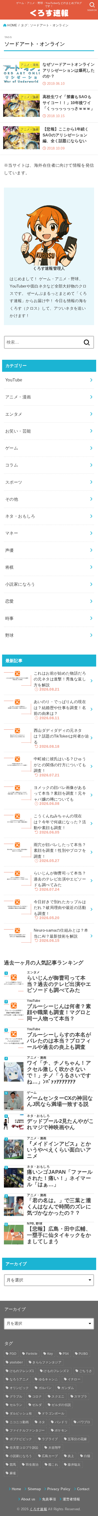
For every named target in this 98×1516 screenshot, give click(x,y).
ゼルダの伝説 (61, 1405)
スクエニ (57, 1396)
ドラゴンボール (53, 1413)
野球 (9, 635)
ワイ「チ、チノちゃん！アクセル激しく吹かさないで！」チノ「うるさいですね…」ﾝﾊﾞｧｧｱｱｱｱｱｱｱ (59, 1072)
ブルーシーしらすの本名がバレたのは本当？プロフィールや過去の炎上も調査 (59, 1041)
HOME (12, 25)
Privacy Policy (59, 1489)
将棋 (9, 567)
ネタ (42, 1422)
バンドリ (61, 1422)
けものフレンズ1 (22, 1371)
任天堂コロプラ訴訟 (24, 1447)
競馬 (13, 1464)
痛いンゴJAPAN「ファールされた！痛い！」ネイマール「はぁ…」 (60, 1178)
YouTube (13, 379)
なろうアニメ (19, 1379)
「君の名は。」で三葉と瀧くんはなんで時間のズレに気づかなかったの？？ (59, 1206)
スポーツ (13, 482)
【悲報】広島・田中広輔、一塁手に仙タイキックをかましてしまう (59, 1235)
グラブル (16, 1396)
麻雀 (13, 1473)
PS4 (66, 1354)
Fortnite (31, 1354)
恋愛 (9, 601)
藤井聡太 (74, 1464)
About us (28, 1499)
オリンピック (19, 1388)
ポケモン (61, 1430)
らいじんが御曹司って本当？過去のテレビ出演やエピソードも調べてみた (59, 984)
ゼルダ (37, 1405)
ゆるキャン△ (48, 1379)
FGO (13, 1354)
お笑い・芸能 (18, 431)
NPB (30, 1223)
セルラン (16, 1405)
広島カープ (50, 1456)
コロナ (37, 1396)
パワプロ (83, 1422)
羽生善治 (32, 1464)
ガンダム (67, 1388)
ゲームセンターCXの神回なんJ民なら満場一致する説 (60, 1101)
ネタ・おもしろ (20, 516)
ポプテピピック (21, 1439)
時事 (9, 618)
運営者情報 (71, 1499)
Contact (83, 1489)
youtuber (16, 1362)
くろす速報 (38, 1509)
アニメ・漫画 (18, 396)
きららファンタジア (46, 1362)
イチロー (74, 1379)
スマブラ (80, 1396)
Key (50, 1354)
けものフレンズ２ (56, 1371)
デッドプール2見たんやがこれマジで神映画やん (60, 1124)
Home (16, 1489)
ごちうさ (85, 1371)
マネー (11, 533)
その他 (11, 499)
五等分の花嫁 (77, 1439)
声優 (9, 550)
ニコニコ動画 (19, 1422)
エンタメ (13, 414)
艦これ (53, 1464)
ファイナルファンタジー (27, 1430)
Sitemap (34, 1489)
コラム (11, 465)
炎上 (71, 1456)
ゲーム (11, 448)
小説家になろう (20, 584)
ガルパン (45, 1388)
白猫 (87, 1456)
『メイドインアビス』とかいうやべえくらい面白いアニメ (59, 1150)
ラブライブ (50, 1439)
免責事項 (49, 1499)
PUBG (83, 1354)
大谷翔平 (54, 1447)
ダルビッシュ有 (21, 1413)
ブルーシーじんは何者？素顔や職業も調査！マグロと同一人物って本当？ (59, 1012)
